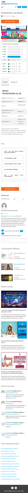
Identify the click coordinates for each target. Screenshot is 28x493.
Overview (5, 82)
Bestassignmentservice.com (13, 414)
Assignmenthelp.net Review (8, 461)
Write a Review (11, 21)
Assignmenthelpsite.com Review (10, 469)
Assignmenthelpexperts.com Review (11, 463)
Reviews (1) (14, 82)
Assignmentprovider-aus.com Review (11, 479)
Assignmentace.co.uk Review (9, 453)
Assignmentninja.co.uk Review (9, 474)
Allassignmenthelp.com (12, 392)
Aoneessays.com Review (8, 451)
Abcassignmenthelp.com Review (10, 448)
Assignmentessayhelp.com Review (10, 456)
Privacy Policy (21, 491)
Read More (13, 398)
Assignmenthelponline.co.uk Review (10, 466)
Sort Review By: (5, 199)
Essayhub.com (9, 403)
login (19, 7)
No (2, 233)
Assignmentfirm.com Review (9, 458)
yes (21, 231)
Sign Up (24, 7)
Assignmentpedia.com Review (9, 476)
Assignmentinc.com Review (8, 471)
